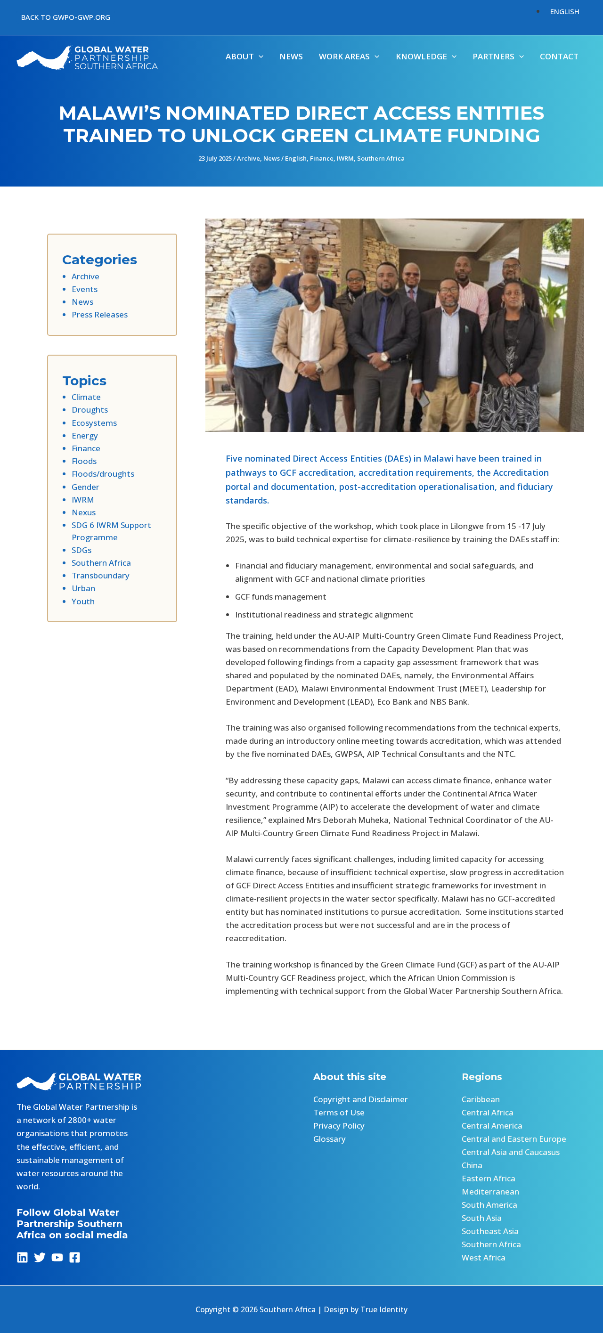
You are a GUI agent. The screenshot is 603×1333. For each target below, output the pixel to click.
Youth (83, 601)
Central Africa (487, 1112)
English (296, 158)
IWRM (345, 158)
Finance (322, 158)
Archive (248, 158)
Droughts (90, 409)
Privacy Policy (339, 1125)
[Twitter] (40, 1257)
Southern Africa (381, 158)
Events (85, 289)
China (472, 1165)
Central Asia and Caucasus (511, 1151)
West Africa (483, 1257)
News (271, 158)
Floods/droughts (103, 473)
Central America (492, 1125)
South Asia (482, 1217)
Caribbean (481, 1099)
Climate (86, 396)
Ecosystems (94, 422)
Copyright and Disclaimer (360, 1099)
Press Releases (100, 314)
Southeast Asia (490, 1231)
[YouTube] (57, 1257)
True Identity (383, 1309)
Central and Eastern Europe (514, 1138)
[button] (65, 17)
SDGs (81, 550)
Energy (85, 435)
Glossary (329, 1138)
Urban (83, 588)
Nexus (84, 512)
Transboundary (101, 575)
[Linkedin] (22, 1257)
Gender (85, 486)
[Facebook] (75, 1257)
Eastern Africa (488, 1178)
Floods (84, 460)
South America (489, 1204)
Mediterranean (490, 1191)
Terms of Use (339, 1112)
